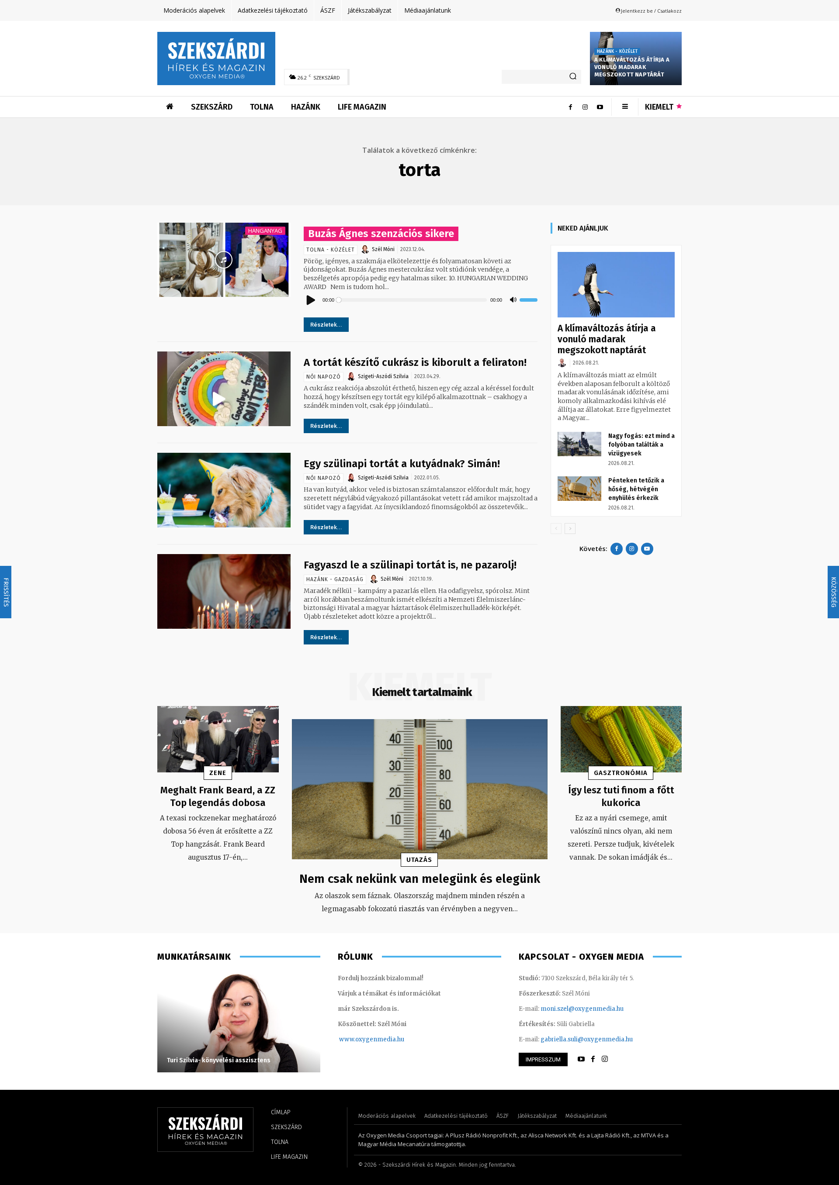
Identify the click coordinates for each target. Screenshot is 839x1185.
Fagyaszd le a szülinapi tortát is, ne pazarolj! (410, 565)
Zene (217, 773)
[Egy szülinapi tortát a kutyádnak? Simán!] (224, 490)
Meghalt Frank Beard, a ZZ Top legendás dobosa (217, 796)
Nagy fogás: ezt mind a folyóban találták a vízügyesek (641, 444)
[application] (421, 300)
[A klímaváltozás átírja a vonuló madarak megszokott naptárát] (616, 285)
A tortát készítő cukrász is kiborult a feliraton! (415, 362)
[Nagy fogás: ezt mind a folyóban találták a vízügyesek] (579, 444)
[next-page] (570, 528)
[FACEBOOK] (593, 1059)
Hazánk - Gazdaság (335, 579)
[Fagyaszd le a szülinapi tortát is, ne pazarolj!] (224, 591)
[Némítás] (513, 300)
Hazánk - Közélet (617, 51)
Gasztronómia (621, 773)
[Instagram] (585, 107)
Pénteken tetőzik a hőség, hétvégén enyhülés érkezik (636, 489)
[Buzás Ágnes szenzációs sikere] (224, 260)
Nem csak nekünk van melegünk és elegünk (419, 879)
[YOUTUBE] (581, 1059)
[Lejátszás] (311, 300)
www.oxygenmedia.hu (371, 1039)
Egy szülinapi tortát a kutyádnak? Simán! (402, 464)
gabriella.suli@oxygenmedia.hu (587, 1039)
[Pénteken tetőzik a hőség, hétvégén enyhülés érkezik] (579, 488)
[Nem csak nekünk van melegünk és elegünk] (420, 789)
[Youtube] (600, 107)
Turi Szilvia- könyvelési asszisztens (218, 1060)
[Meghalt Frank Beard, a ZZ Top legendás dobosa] (218, 739)
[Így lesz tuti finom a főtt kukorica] (621, 739)
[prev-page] (556, 528)
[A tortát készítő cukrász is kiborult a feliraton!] (224, 388)
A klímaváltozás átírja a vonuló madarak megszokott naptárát (631, 67)
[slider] (528, 300)
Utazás (419, 860)
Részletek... (326, 324)
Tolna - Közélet (330, 250)
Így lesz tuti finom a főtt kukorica (621, 796)
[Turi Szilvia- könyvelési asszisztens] (238, 1022)
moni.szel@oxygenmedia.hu (582, 1009)
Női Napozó (323, 377)
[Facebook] (570, 107)
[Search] (573, 77)
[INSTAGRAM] (605, 1059)
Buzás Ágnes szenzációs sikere (381, 233)
